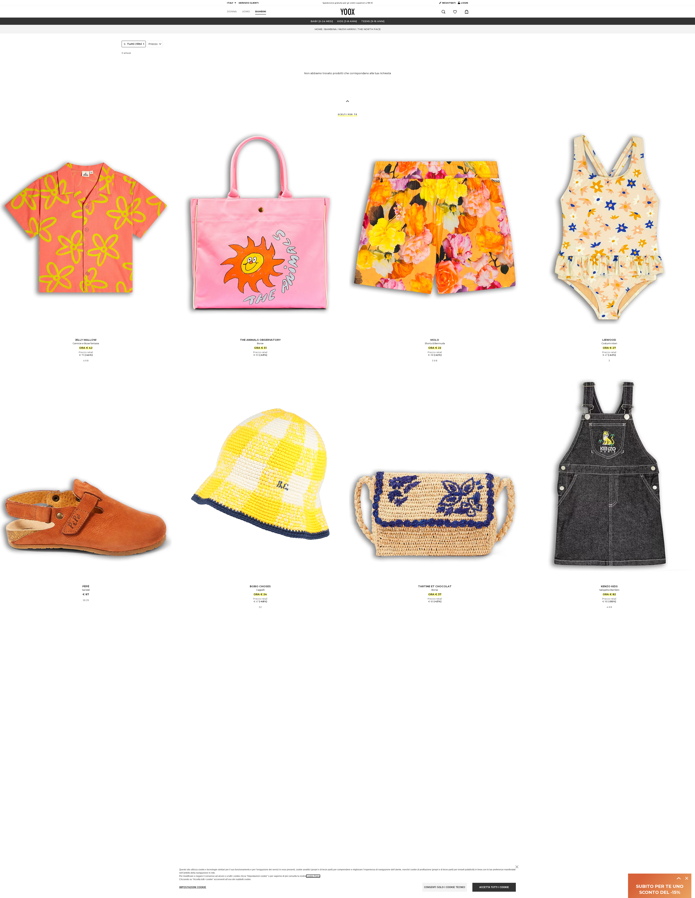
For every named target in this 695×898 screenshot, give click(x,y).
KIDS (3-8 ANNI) (347, 21)
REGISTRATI (449, 3)
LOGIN (463, 4)
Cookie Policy (313, 876)
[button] (347, 101)
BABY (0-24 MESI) (322, 21)
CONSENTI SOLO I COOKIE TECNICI (444, 887)
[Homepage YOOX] (347, 12)
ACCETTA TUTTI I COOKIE (494, 887)
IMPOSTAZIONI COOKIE (192, 887)
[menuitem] (232, 11)
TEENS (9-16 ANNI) (372, 21)
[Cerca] (443, 11)
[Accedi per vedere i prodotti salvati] (455, 11)
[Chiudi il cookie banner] (516, 866)
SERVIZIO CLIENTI (249, 3)
